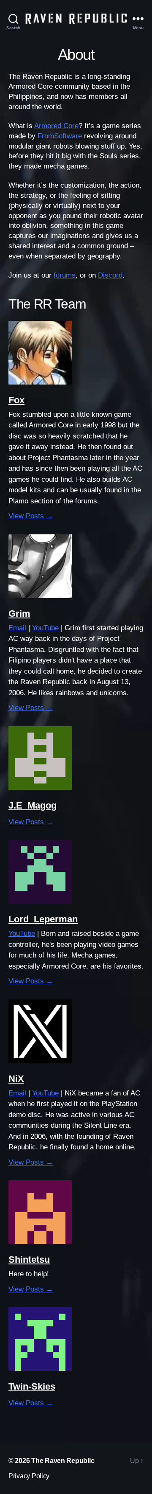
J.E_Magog (32, 805)
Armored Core (56, 126)
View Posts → (30, 516)
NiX (16, 1078)
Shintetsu (29, 1259)
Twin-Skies (31, 1386)
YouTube (45, 628)
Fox (16, 400)
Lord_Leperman (43, 919)
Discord (110, 275)
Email (17, 628)
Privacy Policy (28, 1476)
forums (65, 275)
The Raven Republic (62, 1460)
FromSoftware (60, 136)
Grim (19, 613)
